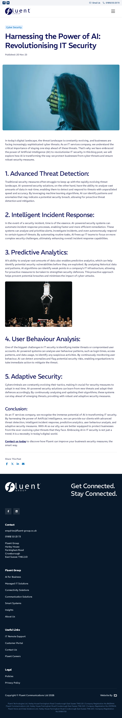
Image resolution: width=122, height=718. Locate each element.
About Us (10, 616)
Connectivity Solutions (17, 590)
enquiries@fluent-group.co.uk (21, 530)
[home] (17, 11)
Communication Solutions (18, 596)
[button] (113, 11)
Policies (9, 676)
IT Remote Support (15, 636)
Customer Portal (14, 643)
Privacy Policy (12, 682)
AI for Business (13, 576)
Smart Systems (13, 603)
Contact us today (15, 441)
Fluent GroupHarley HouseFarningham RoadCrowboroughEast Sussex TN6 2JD (16, 550)
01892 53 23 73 (13, 536)
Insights (9, 609)
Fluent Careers (13, 656)
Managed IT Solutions (16, 583)
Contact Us (11, 649)
